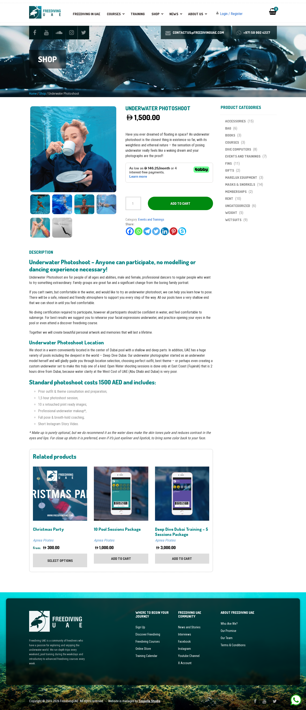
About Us (195, 14)
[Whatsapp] (138, 231)
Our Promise (228, 631)
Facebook (184, 641)
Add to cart (180, 203)
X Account (185, 663)
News (173, 14)
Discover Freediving (148, 634)
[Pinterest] (173, 231)
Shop (155, 14)
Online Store (143, 648)
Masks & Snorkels (240, 184)
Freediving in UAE (86, 14)
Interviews (184, 634)
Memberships (236, 192)
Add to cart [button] (121, 558)
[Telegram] (147, 231)
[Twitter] (156, 231)
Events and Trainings (151, 219)
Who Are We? (229, 623)
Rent (229, 198)
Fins (228, 163)
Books (230, 135)
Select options (60, 561)
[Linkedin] (165, 231)
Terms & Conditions (233, 645)
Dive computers (238, 149)
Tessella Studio (149, 701)
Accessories (235, 121)
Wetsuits (233, 220)
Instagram (184, 648)
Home (33, 93)
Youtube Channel (189, 656)
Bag (228, 128)
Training (138, 14)
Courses (114, 14)
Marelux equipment (241, 177)
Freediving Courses (148, 641)
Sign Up (140, 627)
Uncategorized (237, 206)
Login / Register (231, 14)
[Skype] (182, 231)
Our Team (227, 638)
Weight (231, 213)
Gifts (229, 170)
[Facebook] (130, 231)
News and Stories (189, 627)
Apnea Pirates (43, 540)
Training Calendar (146, 656)
